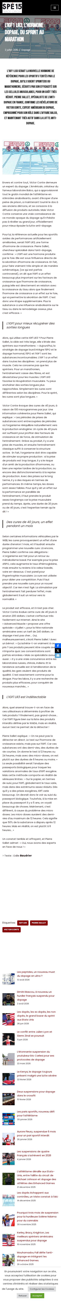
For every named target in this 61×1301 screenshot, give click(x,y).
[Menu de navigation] (55, 7)
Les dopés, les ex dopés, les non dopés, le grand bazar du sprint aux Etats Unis (36, 1015)
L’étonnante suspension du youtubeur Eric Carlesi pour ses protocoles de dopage (35, 1055)
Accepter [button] (37, 1295)
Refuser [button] (23, 1295)
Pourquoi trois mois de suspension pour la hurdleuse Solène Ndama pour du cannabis (37, 1216)
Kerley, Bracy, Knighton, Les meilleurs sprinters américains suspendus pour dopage (35, 1236)
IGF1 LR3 (23, 923)
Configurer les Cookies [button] (42, 1289)
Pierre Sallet (39, 923)
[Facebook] (58, 645)
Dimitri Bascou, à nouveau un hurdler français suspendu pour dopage (35, 995)
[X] (58, 650)
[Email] (58, 655)
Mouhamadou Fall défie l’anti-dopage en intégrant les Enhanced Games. (35, 1256)
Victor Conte (11, 929)
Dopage (25, 50)
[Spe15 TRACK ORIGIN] (12, 7)
